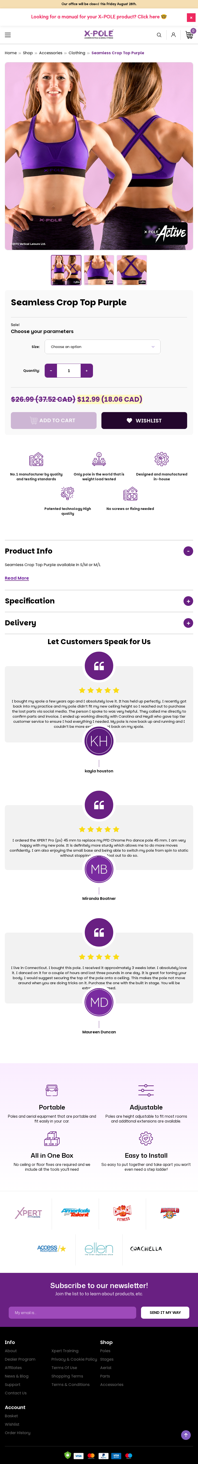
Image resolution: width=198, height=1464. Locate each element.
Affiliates (13, 1367)
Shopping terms (67, 1376)
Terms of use (64, 1367)
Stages (106, 1359)
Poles (105, 1351)
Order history (17, 1433)
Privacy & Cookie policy (74, 1359)
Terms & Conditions (70, 1384)
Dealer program (20, 1359)
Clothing (77, 53)
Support (12, 1384)
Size (35, 346)
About (11, 1351)
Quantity (31, 370)
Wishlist (12, 1424)
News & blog (16, 1376)
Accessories (50, 53)
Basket (11, 1416)
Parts (105, 1376)
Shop (28, 53)
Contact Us (16, 1393)
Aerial (105, 1367)
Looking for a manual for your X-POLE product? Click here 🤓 (99, 17)
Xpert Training (64, 1351)
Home (11, 53)
